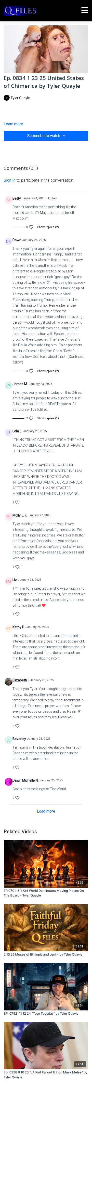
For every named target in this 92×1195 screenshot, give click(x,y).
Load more (46, 811)
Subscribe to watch (43, 135)
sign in (9, 180)
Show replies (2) (48, 227)
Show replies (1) (48, 418)
